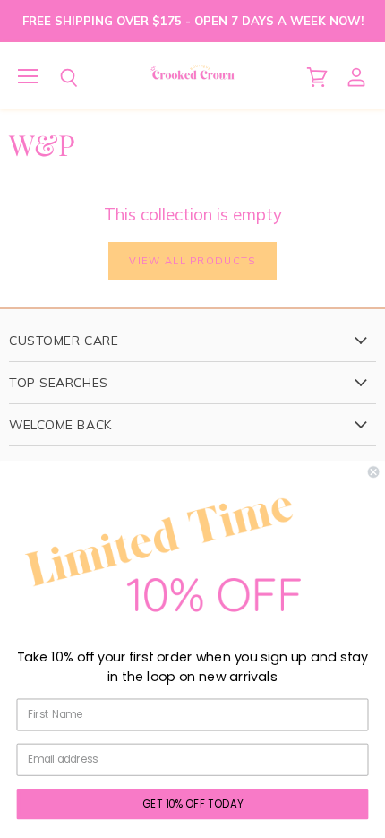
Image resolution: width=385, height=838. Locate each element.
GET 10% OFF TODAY (193, 803)
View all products (192, 261)
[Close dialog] (373, 471)
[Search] (55, 78)
